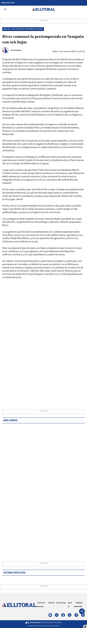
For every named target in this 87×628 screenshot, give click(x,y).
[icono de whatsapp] (69, 615)
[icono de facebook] (63, 615)
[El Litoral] (43, 9)
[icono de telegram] (76, 615)
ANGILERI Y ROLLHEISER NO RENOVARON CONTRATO (23, 29)
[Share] (82, 611)
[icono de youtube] (50, 615)
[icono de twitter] (56, 615)
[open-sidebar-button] (5, 9)
